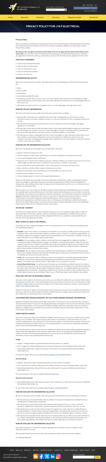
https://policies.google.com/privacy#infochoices (55, 355)
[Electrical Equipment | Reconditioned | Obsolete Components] (24, 12)
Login (83, 5)
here (34, 186)
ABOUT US (19, 450)
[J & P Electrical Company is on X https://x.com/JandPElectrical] (47, 458)
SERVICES (36, 450)
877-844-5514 (15, 455)
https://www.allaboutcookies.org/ (27, 286)
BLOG (93, 450)
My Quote (90, 5)
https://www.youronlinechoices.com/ (28, 331)
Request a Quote (74, 17)
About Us (24, 17)
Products (40, 17)
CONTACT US (58, 450)
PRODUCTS (27, 450)
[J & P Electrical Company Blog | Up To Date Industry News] (35, 458)
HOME (12, 450)
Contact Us (93, 17)
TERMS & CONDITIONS (71, 450)
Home (10, 17)
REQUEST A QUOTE (46, 450)
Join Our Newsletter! (90, 11)
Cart (96, 5)
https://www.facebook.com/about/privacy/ (53, 388)
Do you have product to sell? (85, 8)
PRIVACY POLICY (85, 450)
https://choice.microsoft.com (49, 374)
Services (55, 17)
